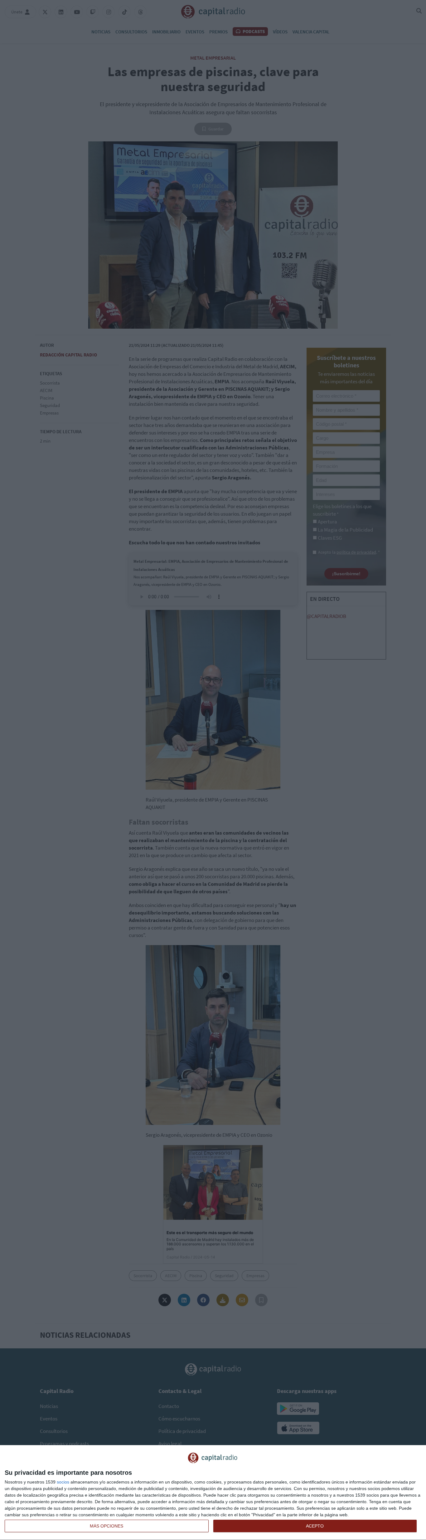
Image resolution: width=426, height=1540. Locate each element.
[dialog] (213, 1492)
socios (63, 1482)
